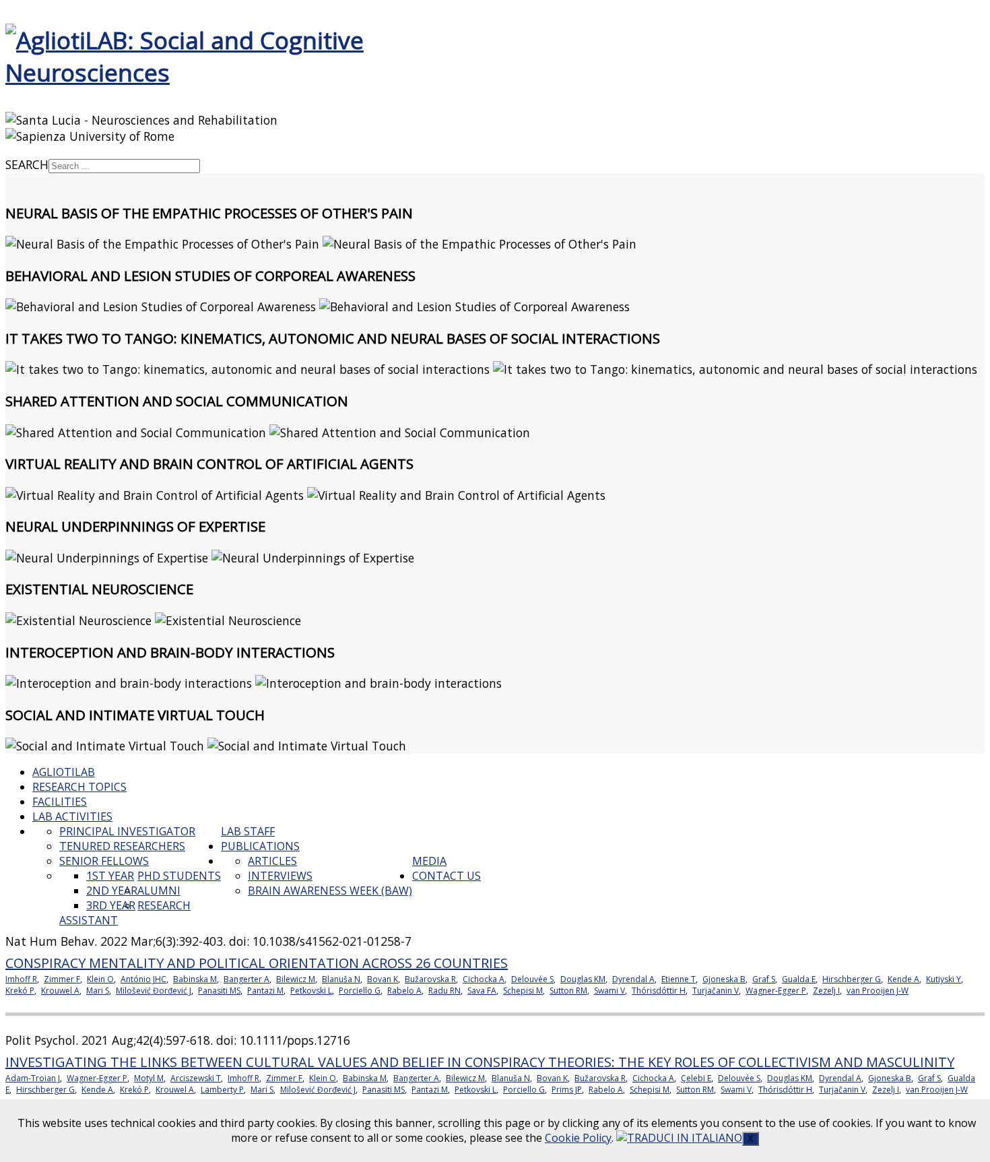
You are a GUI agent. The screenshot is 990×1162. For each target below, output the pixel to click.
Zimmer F (62, 979)
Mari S (97, 990)
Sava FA (481, 990)
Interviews (280, 875)
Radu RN (444, 990)
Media (429, 860)
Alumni (158, 890)
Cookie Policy (578, 1137)
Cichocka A (483, 979)
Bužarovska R (430, 979)
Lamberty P (222, 1089)
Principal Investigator (127, 831)
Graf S (763, 979)
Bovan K (382, 979)
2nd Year (111, 890)
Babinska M (195, 979)
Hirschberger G (851, 979)
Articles (272, 860)
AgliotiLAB (63, 772)
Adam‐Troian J (32, 1078)
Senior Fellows (104, 860)
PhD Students (179, 875)
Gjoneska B (724, 979)
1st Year (110, 875)
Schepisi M (523, 990)
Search (26, 164)
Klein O (100, 979)
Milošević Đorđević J (153, 990)
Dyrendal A (633, 979)
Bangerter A (246, 979)
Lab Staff (248, 831)
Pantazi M (265, 990)
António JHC (143, 979)
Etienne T (678, 979)
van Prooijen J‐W (878, 990)
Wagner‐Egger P (776, 990)
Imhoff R (21, 979)
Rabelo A (404, 990)
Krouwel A (60, 990)
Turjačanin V (715, 990)
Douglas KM (582, 979)
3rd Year (110, 905)
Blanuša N (341, 979)
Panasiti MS (219, 990)
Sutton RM (568, 990)
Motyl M (149, 1078)
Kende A (903, 979)
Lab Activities (72, 816)
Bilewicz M (295, 979)
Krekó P (19, 990)
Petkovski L (311, 990)
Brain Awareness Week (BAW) (330, 890)
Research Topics (79, 786)
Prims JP (567, 1089)
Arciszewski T (195, 1078)
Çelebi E (696, 1078)
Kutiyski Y (943, 979)
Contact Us (446, 875)
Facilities (59, 801)
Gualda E (799, 979)
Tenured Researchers (122, 846)
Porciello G (360, 990)
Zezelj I (826, 990)
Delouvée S (532, 979)
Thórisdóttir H (659, 990)
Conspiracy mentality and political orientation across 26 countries (256, 963)
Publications (260, 846)
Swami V (609, 990)
